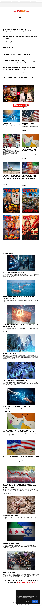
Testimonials (12, 595)
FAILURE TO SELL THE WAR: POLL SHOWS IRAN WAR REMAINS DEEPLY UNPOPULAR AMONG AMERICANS (29, 177)
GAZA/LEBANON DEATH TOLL (12, 515)
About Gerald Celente (14, 593)
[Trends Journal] (21, 11)
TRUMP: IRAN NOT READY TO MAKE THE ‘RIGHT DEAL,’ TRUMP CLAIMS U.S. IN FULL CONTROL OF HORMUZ (29, 149)
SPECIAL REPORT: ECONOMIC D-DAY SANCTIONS (11, 148)
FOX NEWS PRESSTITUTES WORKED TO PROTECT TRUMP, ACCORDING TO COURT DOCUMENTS (20, 37)
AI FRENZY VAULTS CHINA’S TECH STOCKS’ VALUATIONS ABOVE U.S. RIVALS (20, 325)
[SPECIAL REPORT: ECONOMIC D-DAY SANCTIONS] (11, 140)
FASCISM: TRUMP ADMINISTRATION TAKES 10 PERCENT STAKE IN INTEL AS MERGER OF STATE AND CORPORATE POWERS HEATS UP (19, 68)
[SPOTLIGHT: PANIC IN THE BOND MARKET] (21, 370)
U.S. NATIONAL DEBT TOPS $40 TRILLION (29, 123)
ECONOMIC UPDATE (7, 123)
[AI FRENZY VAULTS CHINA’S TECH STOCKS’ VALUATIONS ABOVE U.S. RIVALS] (21, 314)
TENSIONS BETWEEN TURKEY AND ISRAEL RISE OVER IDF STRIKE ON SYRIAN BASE (21, 542)
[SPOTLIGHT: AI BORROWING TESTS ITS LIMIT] (21, 396)
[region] (28, 597)
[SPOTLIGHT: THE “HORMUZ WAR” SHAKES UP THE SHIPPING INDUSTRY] (21, 287)
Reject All (27, 601)
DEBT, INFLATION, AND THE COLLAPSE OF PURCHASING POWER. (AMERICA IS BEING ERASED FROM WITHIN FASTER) (11, 177)
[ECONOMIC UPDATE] (11, 116)
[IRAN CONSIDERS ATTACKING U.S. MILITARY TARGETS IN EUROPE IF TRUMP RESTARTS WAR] (21, 447)
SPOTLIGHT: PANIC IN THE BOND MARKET (16, 380)
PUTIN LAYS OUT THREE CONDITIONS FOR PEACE (13, 60)
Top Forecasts (6, 593)
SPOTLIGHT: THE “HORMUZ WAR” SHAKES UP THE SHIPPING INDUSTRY (18, 297)
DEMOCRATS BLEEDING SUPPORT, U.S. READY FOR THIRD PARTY (17, 54)
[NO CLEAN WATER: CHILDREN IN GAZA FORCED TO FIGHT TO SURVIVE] (21, 560)
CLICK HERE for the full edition (25, 582)
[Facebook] (13, 602)
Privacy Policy (13, 604)
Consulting (7, 595)
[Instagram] (15, 602)
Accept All (35, 601)
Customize (20, 601)
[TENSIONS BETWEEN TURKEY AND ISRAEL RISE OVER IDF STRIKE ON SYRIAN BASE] (21, 531)
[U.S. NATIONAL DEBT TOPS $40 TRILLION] (30, 116)
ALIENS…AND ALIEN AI (8, 47)
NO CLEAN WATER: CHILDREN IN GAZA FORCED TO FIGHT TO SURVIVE (19, 571)
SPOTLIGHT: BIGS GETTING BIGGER (14, 272)
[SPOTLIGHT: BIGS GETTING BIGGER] (21, 263)
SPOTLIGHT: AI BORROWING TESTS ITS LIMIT (17, 406)
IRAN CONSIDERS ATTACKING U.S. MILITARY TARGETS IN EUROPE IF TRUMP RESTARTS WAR (21, 457)
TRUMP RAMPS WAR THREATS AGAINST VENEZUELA (14, 29)
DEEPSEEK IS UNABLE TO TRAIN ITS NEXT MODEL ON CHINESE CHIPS (18, 77)
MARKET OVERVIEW (9, 353)
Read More (5, 127)
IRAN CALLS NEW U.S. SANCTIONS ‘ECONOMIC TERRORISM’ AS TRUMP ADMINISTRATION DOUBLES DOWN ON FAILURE (19, 486)
